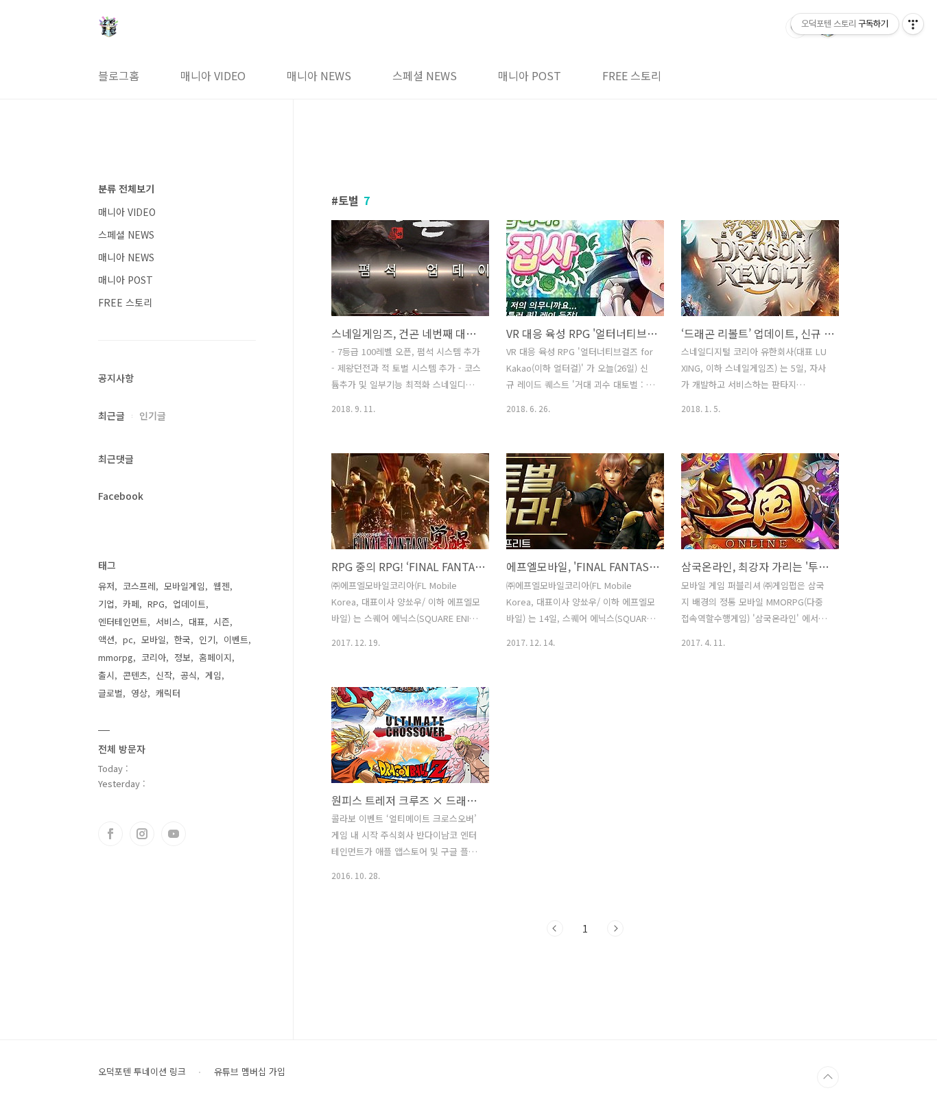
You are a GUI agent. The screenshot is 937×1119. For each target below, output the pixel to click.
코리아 (153, 657)
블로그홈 (118, 75)
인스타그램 (142, 833)
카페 (131, 603)
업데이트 (189, 603)
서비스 (168, 621)
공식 (188, 675)
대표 (197, 621)
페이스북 (110, 833)
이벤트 (236, 639)
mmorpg (115, 657)
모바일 (153, 639)
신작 (164, 675)
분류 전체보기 (126, 188)
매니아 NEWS (319, 75)
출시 (106, 675)
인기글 (152, 415)
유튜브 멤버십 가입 (249, 1071)
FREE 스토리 (631, 75)
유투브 (173, 833)
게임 (213, 675)
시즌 (221, 621)
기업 (106, 603)
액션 (106, 639)
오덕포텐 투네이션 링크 (142, 1071)
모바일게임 (184, 585)
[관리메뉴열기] (913, 24)
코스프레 (139, 585)
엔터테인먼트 (122, 621)
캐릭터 (168, 692)
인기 (207, 639)
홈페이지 (215, 657)
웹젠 (221, 585)
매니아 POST (529, 75)
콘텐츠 (135, 675)
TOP (828, 1077)
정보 (182, 657)
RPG (156, 603)
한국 (182, 639)
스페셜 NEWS (424, 75)
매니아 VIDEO (213, 75)
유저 (106, 585)
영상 (139, 692)
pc (128, 639)
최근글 (111, 415)
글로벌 (110, 692)
